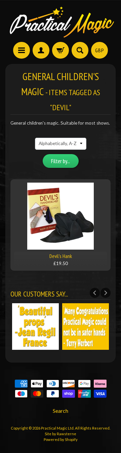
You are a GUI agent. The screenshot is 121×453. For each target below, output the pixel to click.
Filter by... (60, 161)
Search (60, 410)
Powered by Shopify (61, 439)
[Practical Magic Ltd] (60, 22)
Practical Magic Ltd (57, 428)
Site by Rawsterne (60, 434)
